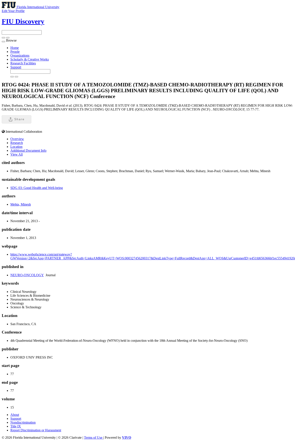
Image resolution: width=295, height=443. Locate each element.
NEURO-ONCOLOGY (27, 275)
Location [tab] (16, 146)
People (15, 51)
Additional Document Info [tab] (28, 150)
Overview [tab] (17, 139)
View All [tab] (16, 154)
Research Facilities (23, 63)
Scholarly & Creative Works (29, 59)
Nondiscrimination (23, 422)
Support (15, 67)
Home (14, 48)
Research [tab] (16, 143)
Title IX (15, 426)
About (14, 414)
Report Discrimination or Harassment (35, 430)
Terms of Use (93, 437)
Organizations (19, 55)
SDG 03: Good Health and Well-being (36, 188)
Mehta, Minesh (20, 204)
